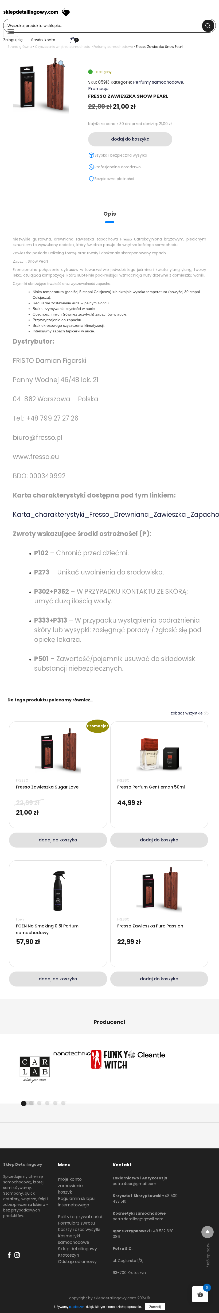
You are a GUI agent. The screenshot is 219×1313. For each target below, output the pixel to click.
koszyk (65, 1192)
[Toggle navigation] (10, 31)
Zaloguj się (13, 39)
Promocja (98, 89)
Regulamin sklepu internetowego (76, 1201)
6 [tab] (63, 1103)
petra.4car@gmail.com (134, 1183)
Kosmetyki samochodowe (73, 1239)
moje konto (70, 1179)
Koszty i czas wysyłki (79, 1229)
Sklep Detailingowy (22, 1164)
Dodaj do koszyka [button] (58, 840)
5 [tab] (55, 1103)
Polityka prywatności (80, 1217)
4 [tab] (47, 1103)
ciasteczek (76, 1306)
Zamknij (155, 1306)
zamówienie (70, 1186)
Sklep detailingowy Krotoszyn (77, 1252)
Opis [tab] (109, 213)
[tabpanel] (34, 1068)
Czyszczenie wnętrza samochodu (62, 46)
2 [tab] (31, 1103)
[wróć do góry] (207, 1232)
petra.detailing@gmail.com (138, 1219)
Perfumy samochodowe (113, 46)
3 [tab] (39, 1103)
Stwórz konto (43, 39)
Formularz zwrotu (76, 1223)
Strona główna (19, 46)
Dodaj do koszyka (130, 139)
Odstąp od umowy (77, 1261)
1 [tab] (27, 1103)
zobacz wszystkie (187, 713)
